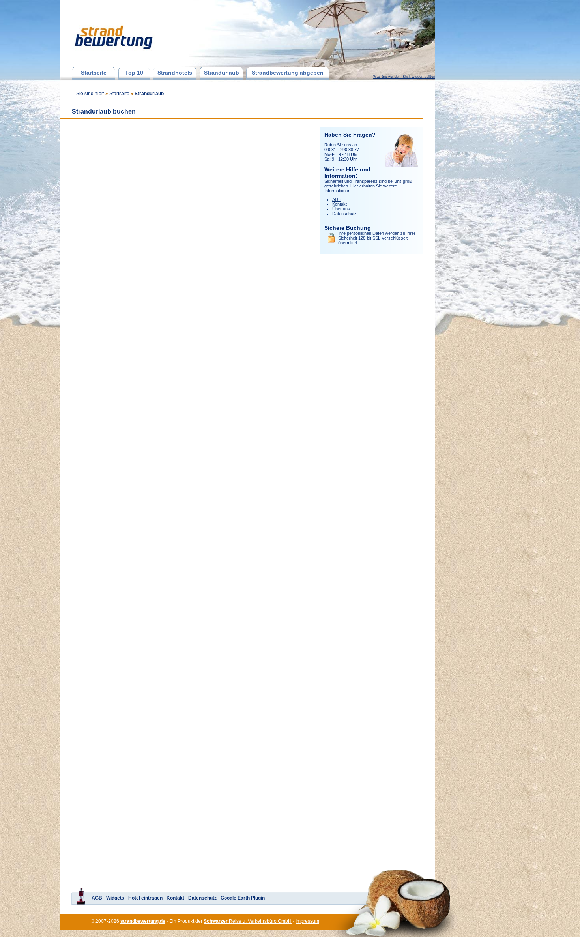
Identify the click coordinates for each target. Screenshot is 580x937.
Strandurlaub (221, 72)
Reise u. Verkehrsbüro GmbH (248, 921)
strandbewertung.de (142, 921)
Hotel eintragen (145, 898)
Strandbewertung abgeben (288, 72)
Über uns (341, 208)
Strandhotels (174, 72)
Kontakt (339, 204)
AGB (336, 199)
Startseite (94, 72)
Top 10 (134, 72)
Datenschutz (344, 213)
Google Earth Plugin (243, 898)
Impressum (307, 921)
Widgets (115, 898)
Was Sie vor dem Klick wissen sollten (404, 77)
